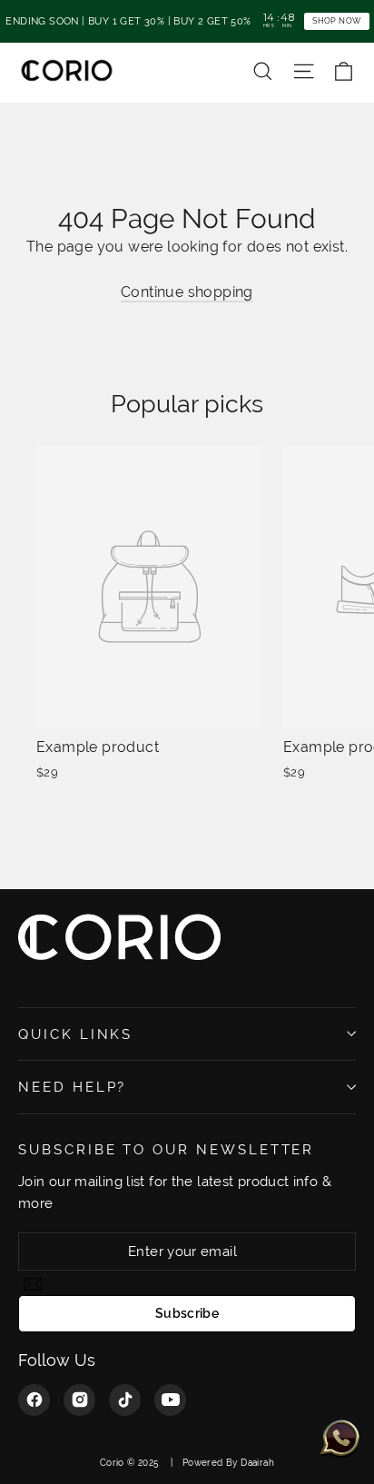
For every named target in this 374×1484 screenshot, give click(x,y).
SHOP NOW (336, 20)
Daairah (257, 1463)
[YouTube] (170, 1400)
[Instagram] (79, 1400)
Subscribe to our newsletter (166, 1149)
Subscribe (187, 1313)
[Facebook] (34, 1400)
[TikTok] (125, 1400)
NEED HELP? (72, 1086)
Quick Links (75, 1034)
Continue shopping (187, 292)
